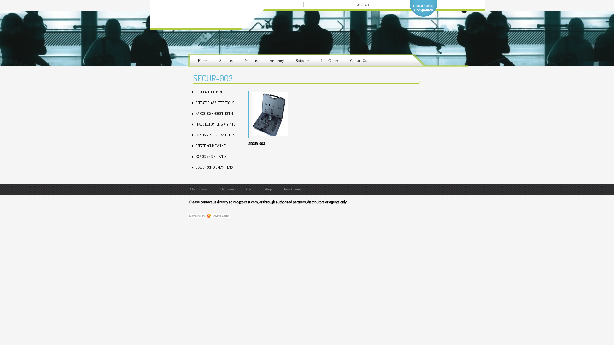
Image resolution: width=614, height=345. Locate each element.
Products (251, 61)
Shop (268, 189)
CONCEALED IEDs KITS (210, 92)
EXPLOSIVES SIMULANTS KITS (215, 135)
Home (202, 61)
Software (302, 61)
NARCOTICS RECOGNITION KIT (215, 113)
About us (226, 61)
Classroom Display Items (214, 167)
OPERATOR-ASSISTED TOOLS (214, 103)
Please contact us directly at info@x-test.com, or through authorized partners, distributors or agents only (268, 202)
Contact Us (358, 61)
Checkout (227, 189)
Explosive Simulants (210, 157)
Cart (249, 189)
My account (199, 189)
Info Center (329, 61)
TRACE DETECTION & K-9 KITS (215, 124)
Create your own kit (210, 146)
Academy (277, 61)
